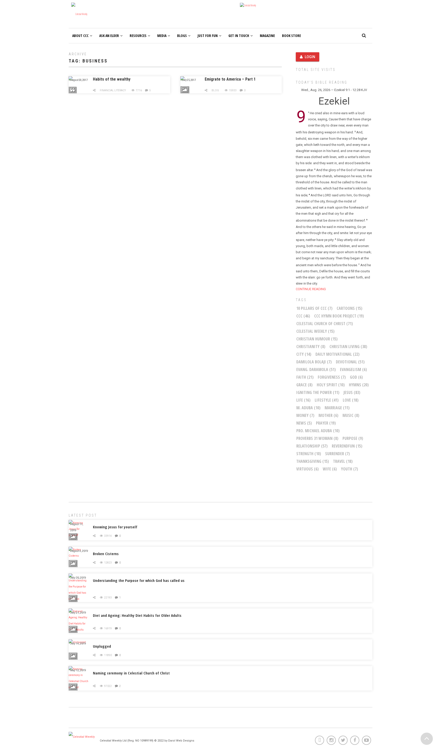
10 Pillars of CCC (314, 308)
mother (328, 415)
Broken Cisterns (106, 553)
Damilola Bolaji (314, 362)
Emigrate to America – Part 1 (230, 79)
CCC (303, 316)
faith (305, 377)
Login (310, 57)
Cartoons (349, 308)
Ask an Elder (109, 35)
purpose (352, 438)
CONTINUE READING (311, 289)
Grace (304, 385)
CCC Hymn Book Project (339, 316)
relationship (312, 446)
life (303, 400)
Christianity (310, 346)
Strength (308, 453)
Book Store (291, 35)
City (303, 354)
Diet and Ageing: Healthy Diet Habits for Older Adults (137, 615)
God (356, 377)
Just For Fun (208, 35)
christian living (348, 346)
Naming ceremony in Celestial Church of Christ (131, 672)
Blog (215, 90)
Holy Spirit (331, 385)
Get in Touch (238, 35)
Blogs (182, 35)
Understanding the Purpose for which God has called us (139, 580)
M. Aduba (308, 408)
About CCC (80, 35)
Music (350, 415)
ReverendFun (347, 446)
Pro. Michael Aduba (318, 430)
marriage (337, 408)
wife (330, 469)
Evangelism (353, 369)
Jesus (352, 392)
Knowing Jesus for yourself (115, 526)
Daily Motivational (337, 354)
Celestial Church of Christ (324, 323)
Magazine (267, 35)
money (305, 415)
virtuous (307, 469)
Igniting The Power (317, 392)
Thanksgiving (312, 461)
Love (351, 400)
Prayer (326, 423)
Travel (343, 461)
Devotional (350, 362)
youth (349, 469)
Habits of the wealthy (111, 79)
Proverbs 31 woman (317, 438)
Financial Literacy (113, 90)
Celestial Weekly (315, 331)
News (304, 423)
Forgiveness (332, 377)
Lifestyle (327, 400)
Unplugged (102, 646)
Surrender (337, 453)
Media (161, 35)
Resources (138, 35)
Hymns (359, 385)
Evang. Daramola (316, 369)
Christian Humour (317, 339)
